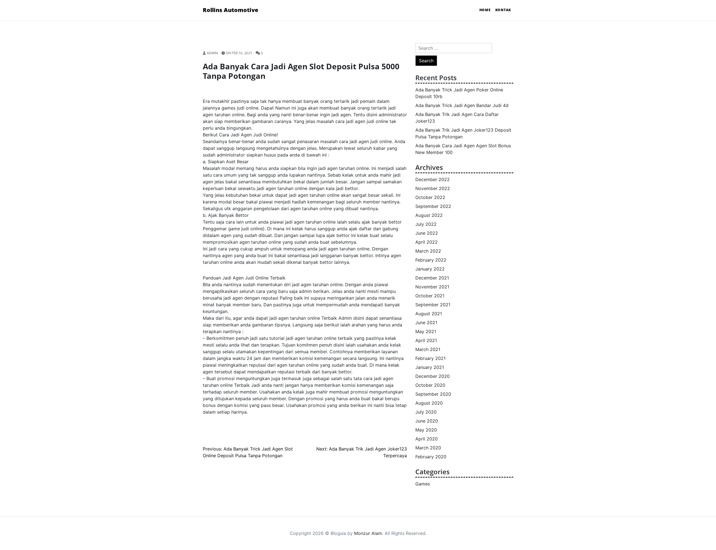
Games (422, 484)
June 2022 (426, 233)
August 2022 (429, 215)
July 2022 (426, 224)
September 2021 (432, 304)
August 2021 (428, 313)
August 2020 (429, 403)
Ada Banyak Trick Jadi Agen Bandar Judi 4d (461, 105)
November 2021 (432, 287)
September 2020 (433, 394)
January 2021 (429, 367)
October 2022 (430, 197)
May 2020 (426, 430)
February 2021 (430, 358)
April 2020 (426, 439)
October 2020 (430, 385)
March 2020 (428, 448)
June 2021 (426, 322)
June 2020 (426, 421)
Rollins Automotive (230, 10)
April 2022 (426, 242)
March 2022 (428, 251)
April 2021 (426, 340)
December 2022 (432, 179)
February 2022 (430, 260)
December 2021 (432, 278)
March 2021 (427, 349)
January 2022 (430, 269)
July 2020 (426, 412)
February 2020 (430, 456)
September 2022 (433, 206)
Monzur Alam (368, 533)
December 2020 (432, 376)
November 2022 (432, 188)
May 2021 (425, 331)
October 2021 (429, 295)
